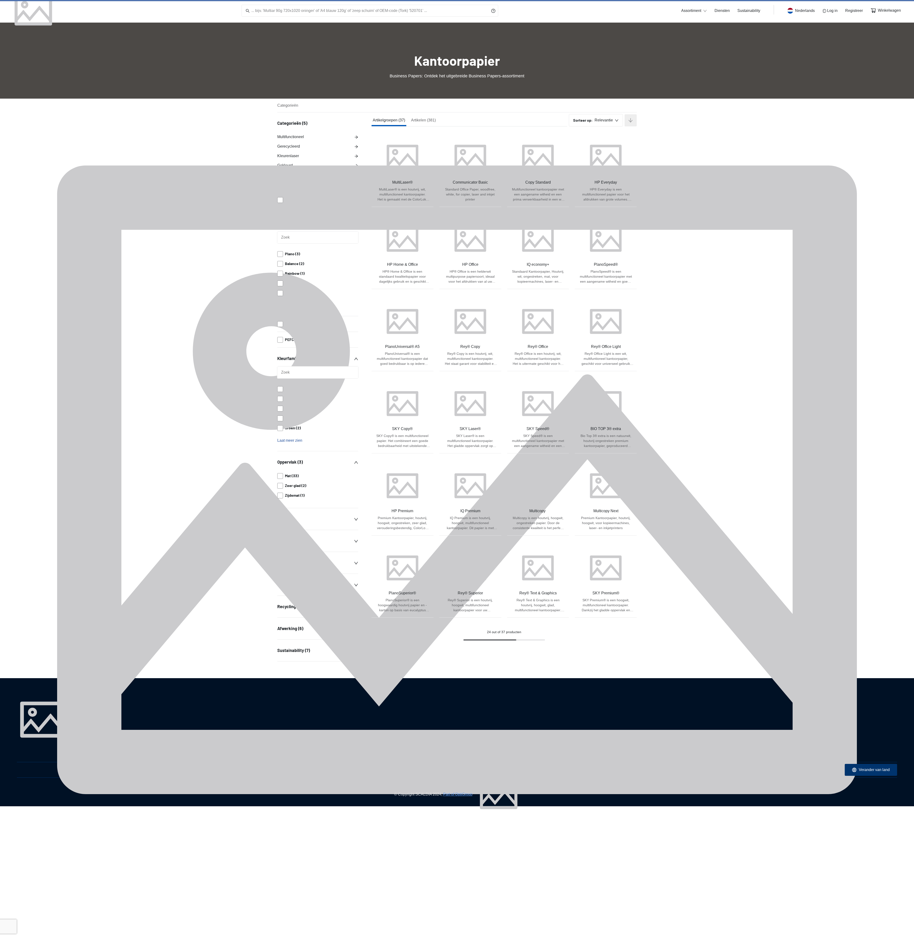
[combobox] (596, 120)
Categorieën (287, 105)
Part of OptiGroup (457, 794)
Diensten (722, 11)
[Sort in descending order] (631, 120)
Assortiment (691, 11)
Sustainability (748, 11)
